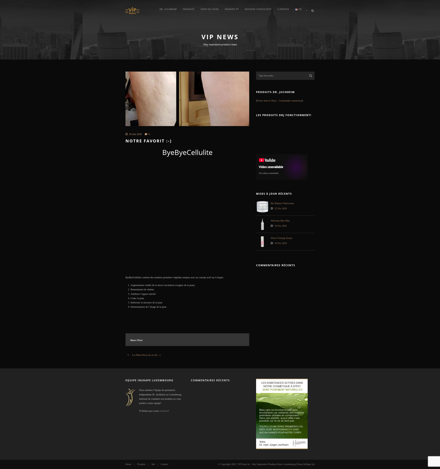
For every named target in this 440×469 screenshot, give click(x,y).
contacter (164, 411)
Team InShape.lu (305, 464)
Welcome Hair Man (280, 220)
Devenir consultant (258, 9)
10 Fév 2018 (280, 226)
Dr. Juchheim (168, 9)
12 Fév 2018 (280, 208)
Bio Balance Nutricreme (282, 203)
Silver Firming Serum (281, 238)
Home (128, 464)
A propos (283, 9)
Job (153, 464)
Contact (164, 464)
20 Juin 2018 (135, 134)
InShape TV (232, 9)
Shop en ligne (210, 9)
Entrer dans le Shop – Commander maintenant (279, 100)
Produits (189, 9)
